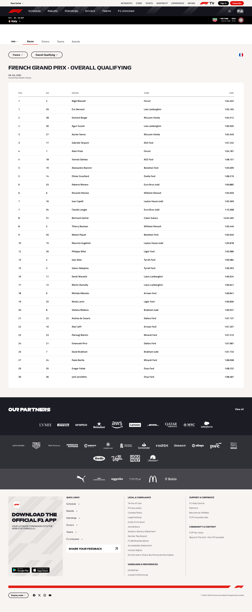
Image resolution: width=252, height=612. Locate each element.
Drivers (90, 11)
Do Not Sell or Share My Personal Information (151, 555)
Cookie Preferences (138, 575)
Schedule (34, 11)
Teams (106, 11)
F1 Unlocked (126, 11)
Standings (71, 11)
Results (53, 11)
